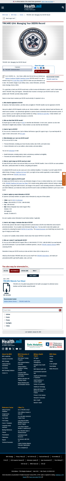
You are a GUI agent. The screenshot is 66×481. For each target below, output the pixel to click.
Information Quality (31, 460)
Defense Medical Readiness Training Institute (22, 368)
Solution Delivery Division (10, 301)
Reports (4, 440)
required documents (41, 229)
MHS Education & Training (23, 355)
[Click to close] (64, 174)
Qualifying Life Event (21, 172)
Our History (5, 368)
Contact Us (5, 373)
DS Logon (22, 134)
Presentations (5, 435)
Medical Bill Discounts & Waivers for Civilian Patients (40, 391)
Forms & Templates (7, 423)
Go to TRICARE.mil (23, 410)
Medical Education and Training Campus (23, 379)
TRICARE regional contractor (49, 245)
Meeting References (7, 430)
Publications (5, 437)
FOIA (4, 460)
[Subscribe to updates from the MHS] (20, 349)
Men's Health (37, 400)
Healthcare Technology (39, 387)
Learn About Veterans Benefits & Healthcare (23, 427)
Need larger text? (10, 18)
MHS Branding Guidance (8, 370)
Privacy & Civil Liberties (40, 395)
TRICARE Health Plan (51, 79)
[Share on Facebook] (35, 68)
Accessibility (55, 456)
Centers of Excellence (39, 384)
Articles (8, 314)
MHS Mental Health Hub (40, 369)
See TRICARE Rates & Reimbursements (23, 431)
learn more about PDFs (35, 477)
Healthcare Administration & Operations (40, 376)
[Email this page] (44, 68)
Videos (8, 326)
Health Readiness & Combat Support (39, 381)
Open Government (45, 460)
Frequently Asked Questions (6, 426)
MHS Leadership (6, 356)
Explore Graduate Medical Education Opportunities (24, 444)
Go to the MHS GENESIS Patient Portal (24, 417)
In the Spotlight (53, 364)
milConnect (12, 151)
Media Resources (54, 369)
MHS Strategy (5, 361)
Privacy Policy (19, 456)
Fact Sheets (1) (14, 271)
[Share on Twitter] (38, 68)
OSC (42, 464)
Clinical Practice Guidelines (6, 410)
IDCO (23, 123)
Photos (8, 320)
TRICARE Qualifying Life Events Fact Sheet (17, 183)
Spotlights (9, 323)
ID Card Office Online (17, 80)
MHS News (53, 354)
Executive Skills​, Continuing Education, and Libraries (23, 374)
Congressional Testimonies (5, 415)
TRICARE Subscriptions (43, 256)
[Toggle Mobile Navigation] (2, 8)
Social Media (53, 366)
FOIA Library (5, 421)
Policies (4, 432)
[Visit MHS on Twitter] (13, 349)
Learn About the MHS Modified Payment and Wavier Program (23, 422)
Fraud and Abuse (43, 456)
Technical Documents (7, 442)
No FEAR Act (31, 456)
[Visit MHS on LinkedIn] (7, 349)
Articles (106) (24, 271)
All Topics (36, 358)
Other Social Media (42, 71)
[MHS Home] (13, 346)
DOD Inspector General (16, 460)
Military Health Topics (38, 355)
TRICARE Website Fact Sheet (14, 281)
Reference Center (7, 407)
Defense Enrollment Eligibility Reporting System (17, 78)
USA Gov (23, 464)
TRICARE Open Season (20, 174)
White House (33, 464)
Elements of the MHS (7, 359)
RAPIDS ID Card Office (43, 114)
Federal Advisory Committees (6, 364)
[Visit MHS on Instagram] (3, 349)
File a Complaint (22, 448)
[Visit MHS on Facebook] (10, 349)
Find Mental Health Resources (22, 436)
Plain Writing (57, 460)
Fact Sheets (5, 418)
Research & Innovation (39, 398)
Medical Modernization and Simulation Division (24, 383)
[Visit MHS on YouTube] (17, 349)
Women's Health (38, 403)
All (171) (6, 271)
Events (8, 317)
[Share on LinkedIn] (41, 68)
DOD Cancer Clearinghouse (37, 361)
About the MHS (7, 354)
